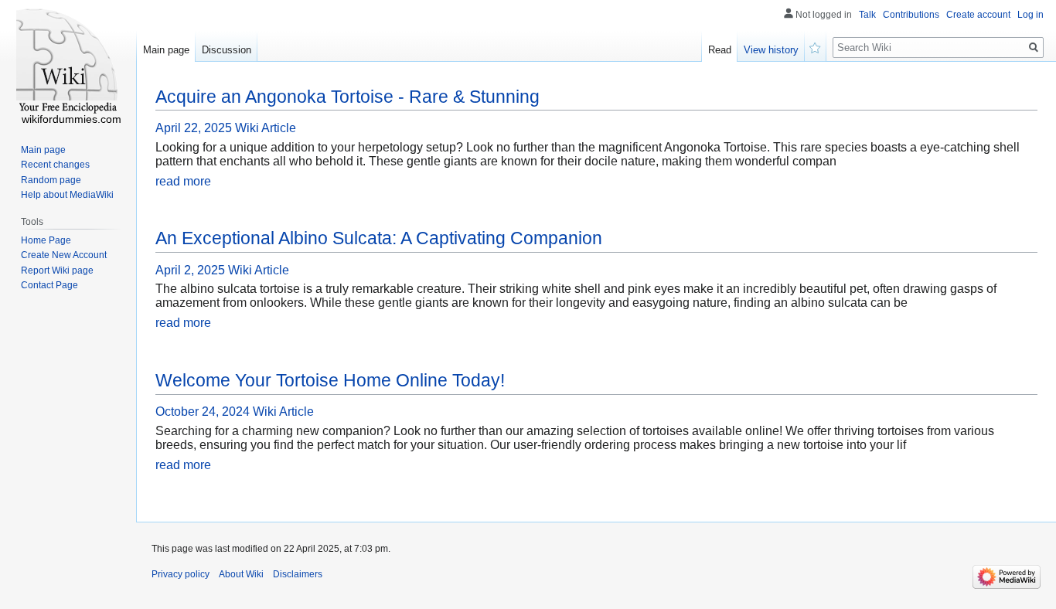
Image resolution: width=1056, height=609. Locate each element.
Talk (867, 14)
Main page (166, 50)
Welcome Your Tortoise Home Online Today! (330, 380)
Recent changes (55, 164)
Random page (51, 180)
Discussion (226, 50)
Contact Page (49, 285)
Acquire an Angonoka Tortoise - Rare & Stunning (347, 97)
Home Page (46, 240)
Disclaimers (297, 574)
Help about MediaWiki (67, 194)
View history (771, 50)
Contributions (911, 14)
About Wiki (241, 574)
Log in (1030, 14)
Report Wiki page (57, 270)
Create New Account (64, 255)
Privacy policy (180, 574)
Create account (978, 14)
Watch (815, 46)
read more (183, 181)
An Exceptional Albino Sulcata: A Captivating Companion (378, 238)
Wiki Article (265, 127)
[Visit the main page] (68, 62)
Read (719, 50)
